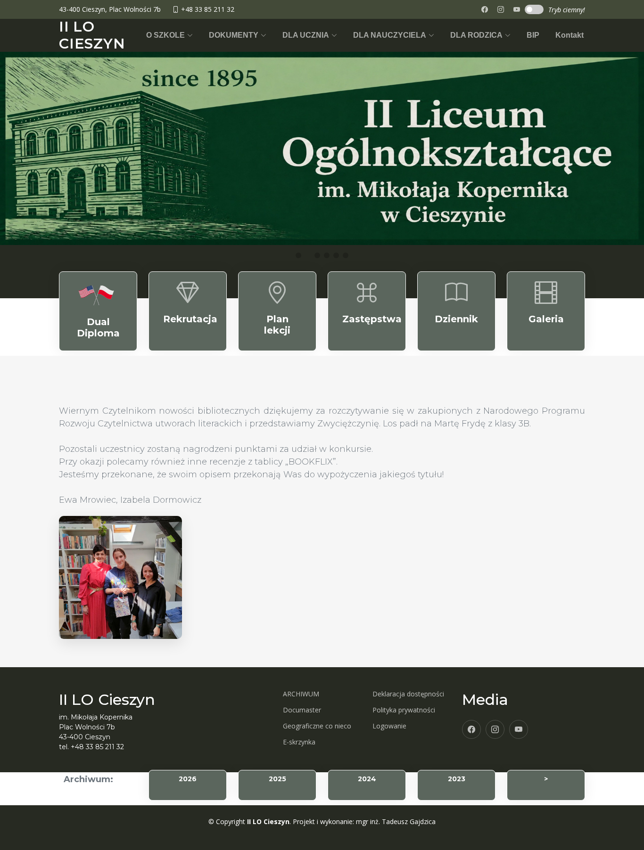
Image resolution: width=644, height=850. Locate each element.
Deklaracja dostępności (408, 694)
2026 (188, 779)
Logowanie (389, 726)
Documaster (302, 710)
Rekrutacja (190, 319)
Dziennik (456, 319)
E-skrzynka (299, 742)
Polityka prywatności (403, 710)
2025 (277, 779)
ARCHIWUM (301, 694)
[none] (516, 9)
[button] (169, 35)
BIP (533, 35)
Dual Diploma (98, 327)
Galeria (546, 319)
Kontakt (569, 35)
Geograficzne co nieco (317, 726)
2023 (456, 779)
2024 (367, 779)
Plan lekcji (277, 324)
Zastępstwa (372, 319)
